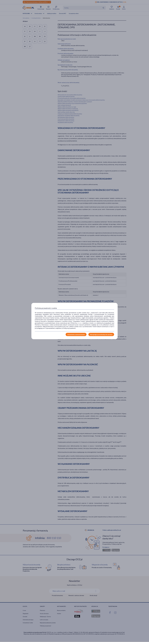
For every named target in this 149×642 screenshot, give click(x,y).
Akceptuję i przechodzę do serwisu (101, 334)
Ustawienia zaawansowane (76, 334)
